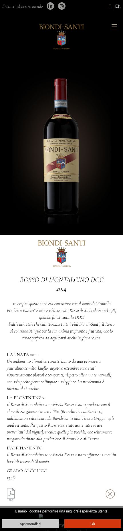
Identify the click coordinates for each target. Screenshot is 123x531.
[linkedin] (50, 6)
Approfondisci (30, 524)
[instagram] (62, 6)
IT (109, 6)
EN (118, 6)
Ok (92, 524)
